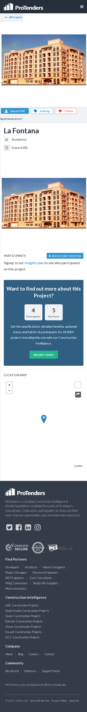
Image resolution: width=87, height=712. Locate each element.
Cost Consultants (41, 578)
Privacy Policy (59, 700)
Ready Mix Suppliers (46, 583)
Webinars (30, 671)
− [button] (9, 390)
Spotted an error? (11, 118)
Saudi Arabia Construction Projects (27, 610)
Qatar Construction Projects (23, 616)
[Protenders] (24, 5)
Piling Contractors (16, 583)
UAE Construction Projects (22, 605)
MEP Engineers (14, 578)
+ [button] (9, 385)
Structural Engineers (45, 572)
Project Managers (16, 572)
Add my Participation (66, 256)
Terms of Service (39, 700)
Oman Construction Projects (23, 626)
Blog (20, 654)
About (8, 654)
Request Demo (44, 354)
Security (74, 700)
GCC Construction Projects (22, 637)
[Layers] (78, 385)
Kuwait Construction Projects (23, 632)
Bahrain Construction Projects (24, 621)
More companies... (16, 588)
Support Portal (51, 671)
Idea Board (12, 671)
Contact (49, 654)
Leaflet (78, 466)
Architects (31, 567)
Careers (34, 654)
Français (60, 684)
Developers (12, 567)
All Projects (16, 17)
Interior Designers (54, 567)
